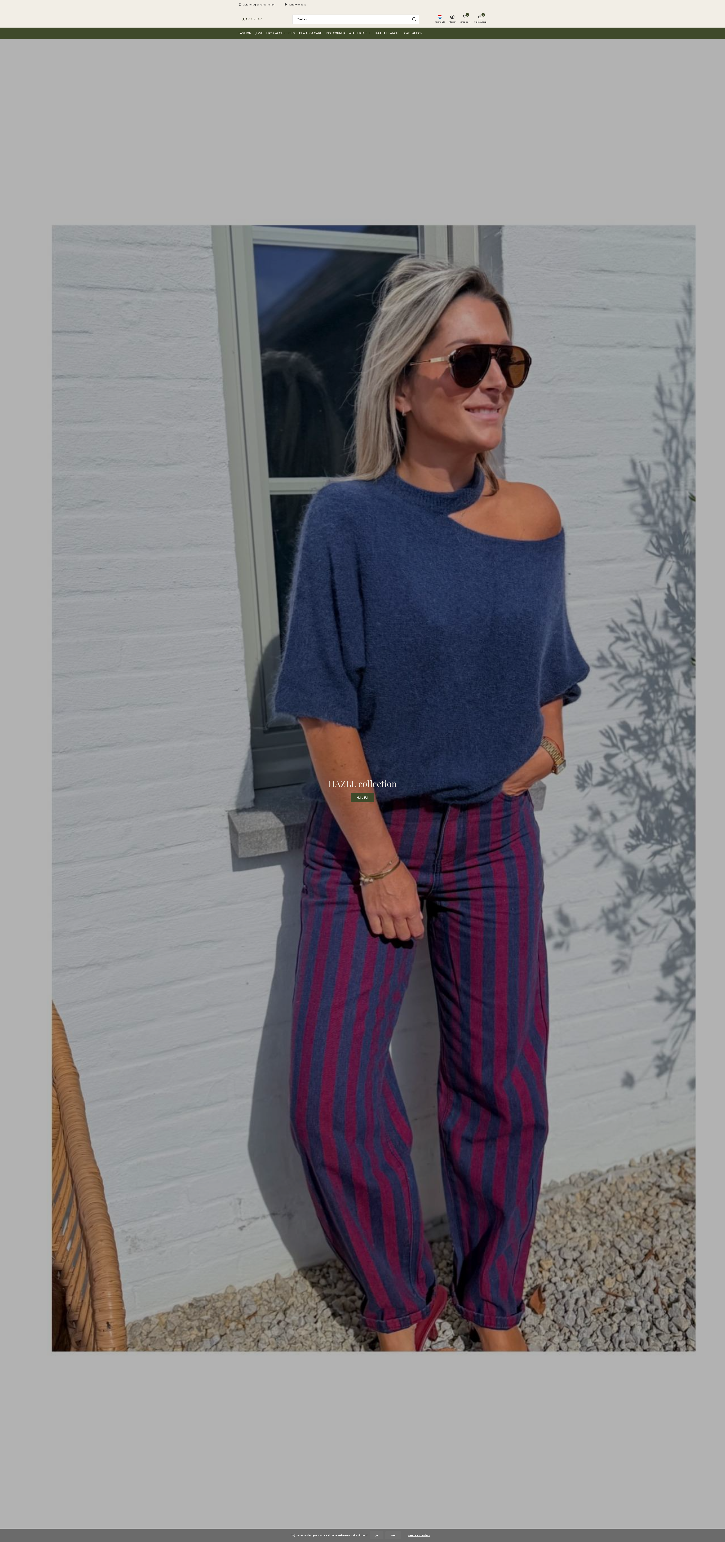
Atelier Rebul (360, 33)
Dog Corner (335, 33)
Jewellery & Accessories (275, 33)
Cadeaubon (413, 33)
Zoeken (414, 19)
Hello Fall (362, 797)
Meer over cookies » (419, 1535)
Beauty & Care (310, 33)
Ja (377, 1535)
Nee (393, 1535)
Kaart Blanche (387, 33)
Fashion (244, 33)
